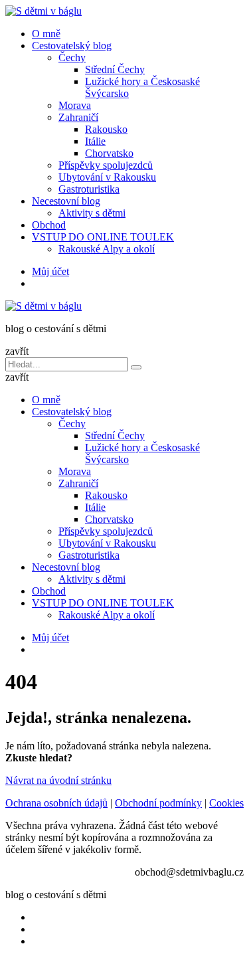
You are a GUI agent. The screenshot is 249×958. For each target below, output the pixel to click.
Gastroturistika (89, 189)
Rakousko (106, 129)
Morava (74, 105)
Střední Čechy (115, 69)
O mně (46, 33)
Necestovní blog (66, 201)
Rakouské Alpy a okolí (106, 248)
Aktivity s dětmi (91, 213)
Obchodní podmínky (158, 803)
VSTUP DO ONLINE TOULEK (103, 236)
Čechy (72, 57)
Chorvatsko (109, 153)
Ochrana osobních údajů (56, 803)
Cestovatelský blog (72, 45)
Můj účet (50, 271)
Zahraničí (78, 117)
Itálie (95, 141)
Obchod (49, 225)
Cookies (226, 803)
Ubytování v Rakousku (107, 177)
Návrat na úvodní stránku (58, 780)
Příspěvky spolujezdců (105, 165)
